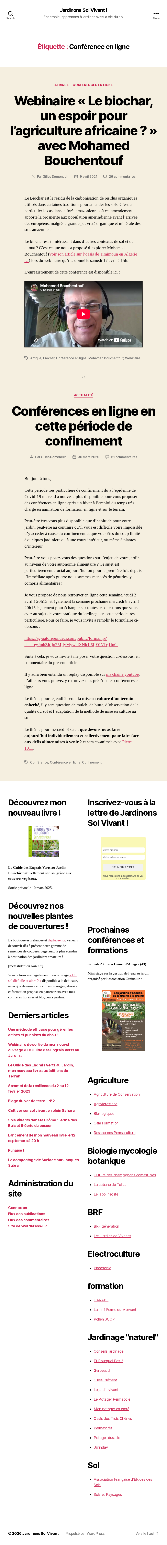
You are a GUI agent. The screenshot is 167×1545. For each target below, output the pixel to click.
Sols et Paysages (108, 1494)
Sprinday (101, 1447)
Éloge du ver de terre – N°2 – (32, 1101)
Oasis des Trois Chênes (113, 1418)
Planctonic (102, 1268)
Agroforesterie (105, 1104)
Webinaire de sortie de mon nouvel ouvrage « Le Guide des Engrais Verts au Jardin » (43, 1050)
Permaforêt (103, 1428)
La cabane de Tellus (110, 1184)
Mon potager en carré (111, 1409)
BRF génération (106, 1226)
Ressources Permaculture (114, 1133)
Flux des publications (26, 1214)
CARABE (101, 1300)
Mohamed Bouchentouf (105, 358)
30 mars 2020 (88, 457)
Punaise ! (16, 1150)
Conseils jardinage (108, 1351)
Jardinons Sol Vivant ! (83, 10)
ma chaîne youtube (122, 674)
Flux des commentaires (28, 1220)
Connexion (17, 1208)
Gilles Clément (105, 1380)
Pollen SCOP (104, 1319)
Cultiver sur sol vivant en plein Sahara (41, 1110)
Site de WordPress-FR (27, 1226)
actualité (83, 395)
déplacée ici (56, 940)
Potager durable (107, 1438)
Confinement (92, 762)
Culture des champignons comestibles (125, 1175)
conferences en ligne (93, 85)
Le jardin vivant (106, 1390)
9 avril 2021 (88, 176)
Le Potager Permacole (112, 1399)
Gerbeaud (102, 1370)
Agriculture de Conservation (117, 1094)
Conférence (39, 762)
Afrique (61, 85)
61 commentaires (124, 457)
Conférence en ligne (71, 358)
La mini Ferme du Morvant (115, 1309)
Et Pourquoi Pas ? (108, 1361)
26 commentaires (122, 176)
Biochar (48, 358)
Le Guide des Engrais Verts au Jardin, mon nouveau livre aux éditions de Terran (41, 1070)
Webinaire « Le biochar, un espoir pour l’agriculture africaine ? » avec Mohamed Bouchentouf (83, 130)
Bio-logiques (104, 1113)
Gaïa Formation (106, 1123)
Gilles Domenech (55, 176)
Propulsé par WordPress (84, 1533)
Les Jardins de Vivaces (112, 1236)
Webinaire (132, 358)
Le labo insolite (106, 1194)
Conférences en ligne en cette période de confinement (83, 426)
